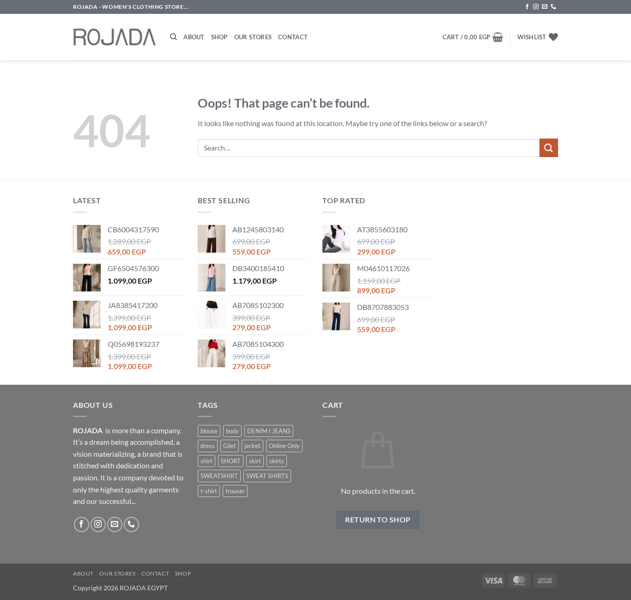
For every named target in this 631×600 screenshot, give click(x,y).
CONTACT (155, 573)
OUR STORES (117, 573)
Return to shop (378, 519)
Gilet (229, 445)
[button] (473, 37)
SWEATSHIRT (219, 475)
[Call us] (553, 7)
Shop (219, 37)
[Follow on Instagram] (536, 7)
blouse (209, 431)
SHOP (183, 573)
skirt (255, 461)
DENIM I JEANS (269, 431)
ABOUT (83, 573)
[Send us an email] (544, 7)
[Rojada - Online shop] (114, 37)
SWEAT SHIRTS (267, 475)
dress (207, 445)
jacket (252, 445)
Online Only (284, 445)
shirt (206, 461)
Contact (293, 37)
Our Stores (253, 37)
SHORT (231, 461)
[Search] (173, 37)
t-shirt (208, 491)
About (193, 37)
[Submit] (549, 148)
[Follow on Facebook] (527, 7)
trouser (235, 491)
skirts (276, 461)
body (232, 431)
